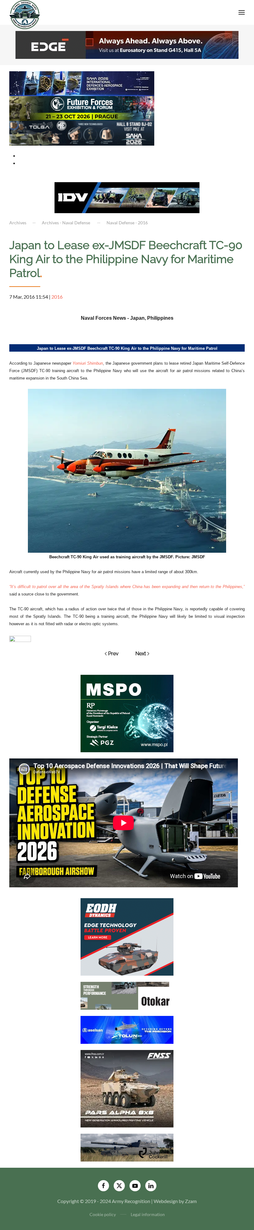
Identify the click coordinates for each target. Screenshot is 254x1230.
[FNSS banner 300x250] (127, 1088)
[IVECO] (127, 197)
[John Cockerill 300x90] (127, 1147)
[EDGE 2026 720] (127, 44)
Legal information (148, 1214)
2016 (57, 297)
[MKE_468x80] (81, 132)
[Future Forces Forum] (81, 108)
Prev (113, 654)
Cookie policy (103, 1214)
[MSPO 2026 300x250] (127, 713)
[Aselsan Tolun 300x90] (127, 1029)
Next (140, 654)
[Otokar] (127, 995)
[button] (242, 12)
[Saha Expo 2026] (81, 83)
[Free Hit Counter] (20, 638)
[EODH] (127, 936)
